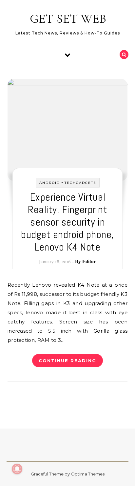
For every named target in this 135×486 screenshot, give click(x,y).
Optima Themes (88, 473)
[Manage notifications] (17, 469)
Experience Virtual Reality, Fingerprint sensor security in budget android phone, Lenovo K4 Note (67, 222)
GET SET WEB (68, 18)
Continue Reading (67, 360)
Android (49, 183)
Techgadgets (80, 183)
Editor (89, 261)
